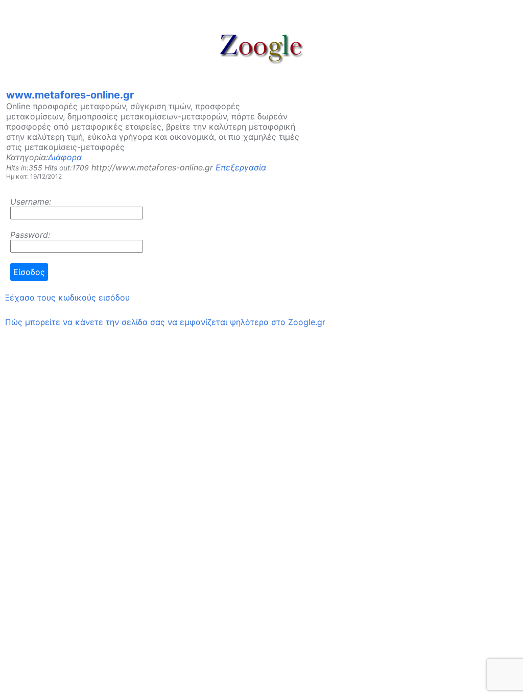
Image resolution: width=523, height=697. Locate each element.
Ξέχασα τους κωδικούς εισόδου (67, 297)
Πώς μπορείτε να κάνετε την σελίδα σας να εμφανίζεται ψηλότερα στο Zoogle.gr (165, 322)
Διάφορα (65, 157)
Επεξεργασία (241, 167)
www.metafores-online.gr (70, 95)
